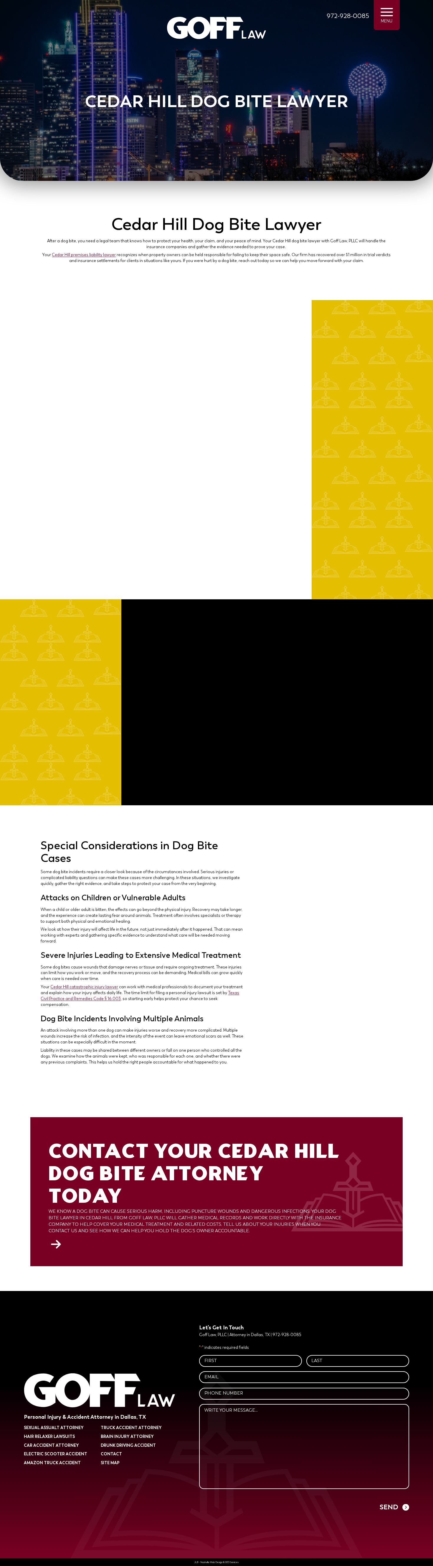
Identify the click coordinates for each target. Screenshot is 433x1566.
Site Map (110, 1462)
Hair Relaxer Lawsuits (49, 1436)
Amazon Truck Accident (52, 1462)
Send (389, 1507)
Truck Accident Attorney (131, 1427)
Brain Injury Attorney (127, 1436)
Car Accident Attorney (51, 1445)
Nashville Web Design (211, 1562)
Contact (111, 1454)
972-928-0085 (348, 16)
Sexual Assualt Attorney (54, 1427)
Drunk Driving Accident (128, 1445)
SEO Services (232, 1562)
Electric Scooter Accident (55, 1454)
